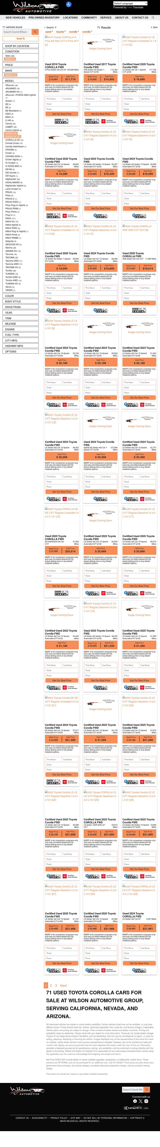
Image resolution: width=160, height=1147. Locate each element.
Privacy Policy (59, 1117)
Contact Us (22, 1117)
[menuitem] (21, 55)
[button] (69, 4)
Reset (20, 38)
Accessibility (40, 1117)
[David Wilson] (35, 7)
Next (63, 985)
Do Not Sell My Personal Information (106, 1117)
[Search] (35, 32)
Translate (138, 7)
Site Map (76, 1117)
